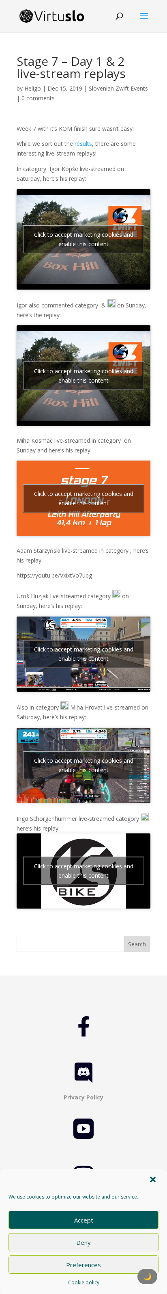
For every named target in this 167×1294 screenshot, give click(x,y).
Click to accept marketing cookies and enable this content (83, 239)
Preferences (83, 1265)
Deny (83, 1242)
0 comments (38, 98)
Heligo (32, 88)
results (83, 143)
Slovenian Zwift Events (118, 88)
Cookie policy (83, 1282)
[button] (153, 1180)
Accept (83, 1220)
